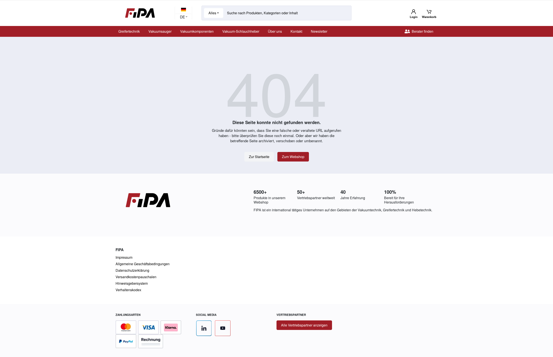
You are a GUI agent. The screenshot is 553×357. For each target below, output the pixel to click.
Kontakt (296, 31)
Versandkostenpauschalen (136, 276)
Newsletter (319, 31)
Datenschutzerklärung (132, 270)
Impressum (124, 257)
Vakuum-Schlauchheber (240, 31)
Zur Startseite (259, 156)
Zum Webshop (293, 156)
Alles (212, 12)
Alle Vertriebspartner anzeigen (304, 325)
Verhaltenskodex (128, 289)
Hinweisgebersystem (132, 283)
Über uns (275, 31)
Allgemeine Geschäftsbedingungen (143, 263)
